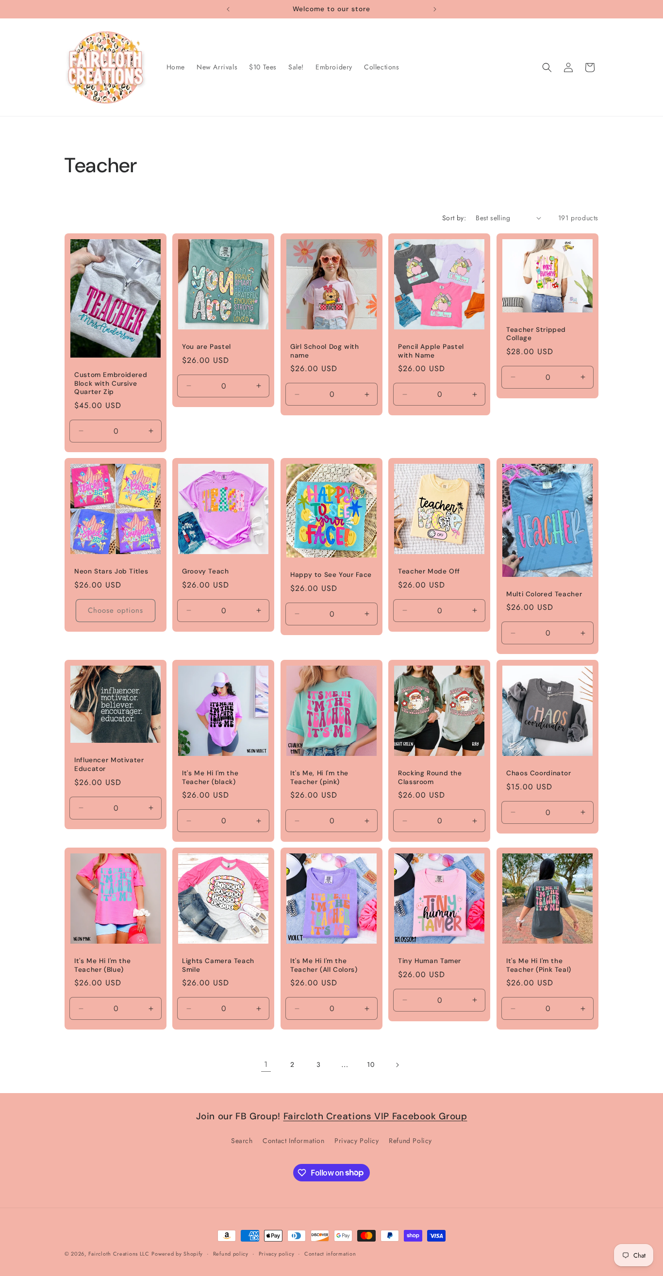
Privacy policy (277, 1253)
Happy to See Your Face (331, 575)
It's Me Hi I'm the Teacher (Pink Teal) (538, 965)
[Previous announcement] (228, 9)
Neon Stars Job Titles (111, 571)
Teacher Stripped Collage (536, 333)
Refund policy (231, 1253)
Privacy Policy (356, 1140)
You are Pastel (206, 347)
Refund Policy (410, 1140)
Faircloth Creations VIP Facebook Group (375, 1116)
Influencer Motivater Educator (109, 764)
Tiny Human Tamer (429, 961)
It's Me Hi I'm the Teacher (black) (210, 777)
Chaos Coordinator (538, 773)
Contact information (330, 1253)
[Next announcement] (435, 9)
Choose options (115, 610)
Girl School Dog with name (324, 351)
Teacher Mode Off (429, 571)
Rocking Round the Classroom (430, 777)
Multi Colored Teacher (544, 593)
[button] (547, 67)
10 (370, 1064)
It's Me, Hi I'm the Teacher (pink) (319, 777)
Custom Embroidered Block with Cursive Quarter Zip (110, 383)
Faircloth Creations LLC (118, 1254)
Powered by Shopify (177, 1254)
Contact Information (293, 1140)
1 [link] (266, 1064)
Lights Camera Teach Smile (218, 965)
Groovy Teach (205, 571)
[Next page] (397, 1065)
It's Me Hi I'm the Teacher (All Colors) (324, 965)
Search (242, 1140)
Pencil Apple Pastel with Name (431, 351)
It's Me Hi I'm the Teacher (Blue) (102, 965)
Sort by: (454, 218)
